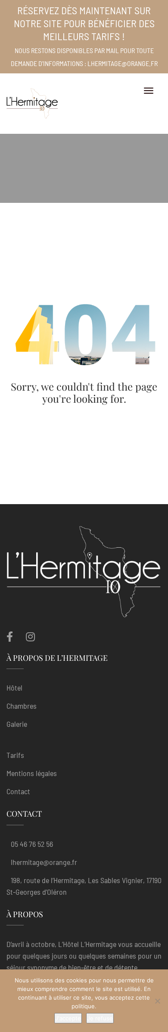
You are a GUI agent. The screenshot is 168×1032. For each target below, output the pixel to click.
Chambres (21, 705)
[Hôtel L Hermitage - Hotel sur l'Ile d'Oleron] (32, 103)
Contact (18, 791)
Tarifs (15, 755)
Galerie (16, 724)
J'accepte (68, 1018)
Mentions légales (31, 773)
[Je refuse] (157, 1001)
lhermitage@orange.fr (44, 862)
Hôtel (14, 687)
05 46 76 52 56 (32, 844)
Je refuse (100, 1018)
